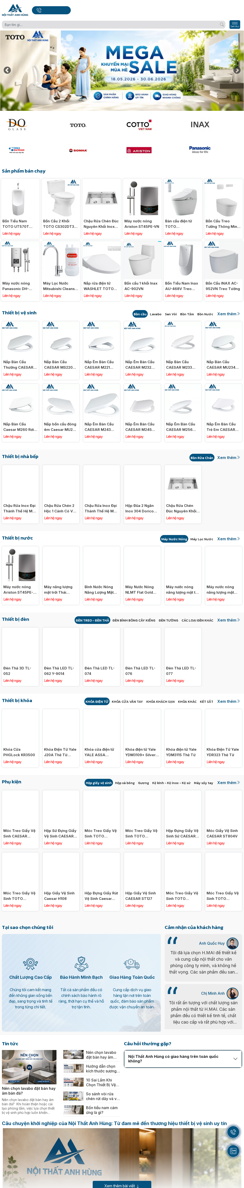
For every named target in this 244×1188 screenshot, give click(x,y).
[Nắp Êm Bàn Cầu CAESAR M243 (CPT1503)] (101, 386)
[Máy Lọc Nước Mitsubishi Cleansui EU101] (61, 244)
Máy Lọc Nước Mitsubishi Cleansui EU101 (60, 286)
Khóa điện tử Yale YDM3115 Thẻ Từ (181, 752)
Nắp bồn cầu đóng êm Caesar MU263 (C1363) (60, 427)
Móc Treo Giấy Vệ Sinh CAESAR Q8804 (19, 833)
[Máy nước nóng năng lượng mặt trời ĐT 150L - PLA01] (223, 549)
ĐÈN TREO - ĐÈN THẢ (92, 620)
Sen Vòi (171, 314)
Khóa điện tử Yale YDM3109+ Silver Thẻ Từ (140, 752)
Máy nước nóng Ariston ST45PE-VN (141, 224)
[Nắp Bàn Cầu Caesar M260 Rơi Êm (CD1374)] (20, 386)
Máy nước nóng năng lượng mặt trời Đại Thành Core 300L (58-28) (183, 590)
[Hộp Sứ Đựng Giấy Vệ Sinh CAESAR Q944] (61, 793)
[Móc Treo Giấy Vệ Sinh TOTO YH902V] (223, 855)
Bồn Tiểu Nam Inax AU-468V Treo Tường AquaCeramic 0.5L (181, 286)
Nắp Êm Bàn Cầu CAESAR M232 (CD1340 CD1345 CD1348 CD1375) (140, 365)
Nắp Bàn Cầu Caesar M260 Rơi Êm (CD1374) (18, 427)
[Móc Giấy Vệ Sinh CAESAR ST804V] (223, 793)
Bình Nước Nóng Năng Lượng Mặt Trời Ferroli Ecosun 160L (101, 590)
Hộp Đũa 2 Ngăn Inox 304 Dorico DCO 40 (139, 508)
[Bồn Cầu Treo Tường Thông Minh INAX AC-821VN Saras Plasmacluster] (223, 181)
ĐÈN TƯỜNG (168, 620)
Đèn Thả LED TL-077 (181, 671)
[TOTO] (91, 125)
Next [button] (237, 71)
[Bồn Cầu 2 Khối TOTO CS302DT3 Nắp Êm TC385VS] (61, 181)
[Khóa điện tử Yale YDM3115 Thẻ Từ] (183, 712)
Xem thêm (226, 313)
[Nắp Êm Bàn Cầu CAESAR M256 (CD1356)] (183, 386)
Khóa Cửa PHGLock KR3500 (19, 752)
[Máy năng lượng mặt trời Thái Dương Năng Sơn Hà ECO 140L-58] (61, 549)
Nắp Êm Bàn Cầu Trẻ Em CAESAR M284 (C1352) (221, 427)
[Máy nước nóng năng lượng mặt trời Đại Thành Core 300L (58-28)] (183, 549)
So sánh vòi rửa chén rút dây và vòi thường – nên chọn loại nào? (103, 1096)
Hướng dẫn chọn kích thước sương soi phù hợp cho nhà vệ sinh (101, 1068)
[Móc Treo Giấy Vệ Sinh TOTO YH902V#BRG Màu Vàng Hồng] (142, 793)
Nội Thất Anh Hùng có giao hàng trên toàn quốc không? (173, 1058)
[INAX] (214, 125)
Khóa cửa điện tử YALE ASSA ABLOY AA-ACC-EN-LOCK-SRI (99, 752)
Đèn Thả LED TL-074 (100, 671)
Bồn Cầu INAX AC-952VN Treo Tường (223, 286)
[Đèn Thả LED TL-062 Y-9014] (61, 630)
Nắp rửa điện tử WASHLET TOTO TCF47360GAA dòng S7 (99, 286)
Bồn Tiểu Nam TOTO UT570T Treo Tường (15, 224)
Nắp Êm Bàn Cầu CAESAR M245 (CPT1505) (139, 427)
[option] (122, 71)
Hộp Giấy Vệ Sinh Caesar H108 (59, 896)
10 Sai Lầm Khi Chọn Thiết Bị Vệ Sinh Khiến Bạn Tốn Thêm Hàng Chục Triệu (101, 1082)
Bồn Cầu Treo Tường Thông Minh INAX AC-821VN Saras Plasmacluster (222, 224)
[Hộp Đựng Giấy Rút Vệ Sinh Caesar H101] (101, 855)
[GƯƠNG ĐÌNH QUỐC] (30, 125)
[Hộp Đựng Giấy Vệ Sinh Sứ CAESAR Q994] (183, 793)
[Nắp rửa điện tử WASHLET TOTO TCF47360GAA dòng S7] (101, 244)
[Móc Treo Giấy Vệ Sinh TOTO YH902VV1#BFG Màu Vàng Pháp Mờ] (183, 855)
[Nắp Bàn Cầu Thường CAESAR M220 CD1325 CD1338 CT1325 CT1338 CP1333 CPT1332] (20, 324)
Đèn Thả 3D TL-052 (17, 671)
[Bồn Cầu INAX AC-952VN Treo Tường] (223, 244)
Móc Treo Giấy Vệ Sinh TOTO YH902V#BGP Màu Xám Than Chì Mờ (101, 833)
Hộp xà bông (125, 782)
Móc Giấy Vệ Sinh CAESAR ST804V (222, 833)
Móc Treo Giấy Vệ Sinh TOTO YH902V (223, 896)
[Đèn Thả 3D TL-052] (20, 630)
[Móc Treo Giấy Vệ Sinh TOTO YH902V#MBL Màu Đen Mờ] (20, 855)
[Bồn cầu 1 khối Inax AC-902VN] (142, 244)
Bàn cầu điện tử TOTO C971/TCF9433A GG (179, 224)
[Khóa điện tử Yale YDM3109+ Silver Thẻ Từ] (142, 712)
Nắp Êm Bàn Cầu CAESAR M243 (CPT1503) (99, 427)
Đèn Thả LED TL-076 (140, 671)
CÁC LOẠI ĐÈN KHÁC (197, 620)
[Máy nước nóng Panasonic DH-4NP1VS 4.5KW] (20, 244)
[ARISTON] (152, 150)
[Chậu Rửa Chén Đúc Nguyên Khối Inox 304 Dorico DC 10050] (101, 181)
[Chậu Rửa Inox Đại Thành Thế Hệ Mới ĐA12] (20, 468)
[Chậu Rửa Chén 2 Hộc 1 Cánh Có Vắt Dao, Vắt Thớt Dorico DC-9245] (61, 468)
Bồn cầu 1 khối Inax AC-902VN (141, 286)
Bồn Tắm (187, 314)
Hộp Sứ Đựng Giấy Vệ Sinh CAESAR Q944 (60, 833)
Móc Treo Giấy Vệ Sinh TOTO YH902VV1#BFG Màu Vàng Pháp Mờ (182, 896)
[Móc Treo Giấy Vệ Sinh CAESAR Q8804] (20, 793)
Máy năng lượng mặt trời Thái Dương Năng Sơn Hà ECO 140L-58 (58, 590)
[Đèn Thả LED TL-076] (142, 630)
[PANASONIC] (214, 150)
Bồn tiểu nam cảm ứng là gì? (102, 1110)
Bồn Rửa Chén (202, 457)
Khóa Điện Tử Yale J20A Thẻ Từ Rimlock (60, 752)
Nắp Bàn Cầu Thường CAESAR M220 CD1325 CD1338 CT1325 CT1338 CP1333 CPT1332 (18, 365)
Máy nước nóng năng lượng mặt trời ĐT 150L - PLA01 (220, 590)
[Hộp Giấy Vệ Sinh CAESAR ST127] (142, 855)
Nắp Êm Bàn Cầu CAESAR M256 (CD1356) (180, 427)
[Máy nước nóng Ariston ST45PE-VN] (142, 181)
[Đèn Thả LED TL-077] (183, 630)
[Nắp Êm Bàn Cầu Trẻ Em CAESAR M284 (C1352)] (223, 386)
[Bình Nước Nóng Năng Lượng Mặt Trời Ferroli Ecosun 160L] (101, 549)
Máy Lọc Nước (201, 539)
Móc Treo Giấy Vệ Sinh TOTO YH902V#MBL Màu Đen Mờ (20, 896)
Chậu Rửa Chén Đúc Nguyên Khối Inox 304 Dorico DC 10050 (101, 224)
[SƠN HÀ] (91, 150)
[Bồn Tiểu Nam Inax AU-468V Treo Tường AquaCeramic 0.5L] (183, 244)
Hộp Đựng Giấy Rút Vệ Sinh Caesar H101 (101, 896)
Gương (143, 782)
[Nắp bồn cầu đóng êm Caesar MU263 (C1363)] (61, 386)
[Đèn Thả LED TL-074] (101, 630)
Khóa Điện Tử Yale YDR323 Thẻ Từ (223, 752)
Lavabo (156, 314)
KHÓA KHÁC (187, 701)
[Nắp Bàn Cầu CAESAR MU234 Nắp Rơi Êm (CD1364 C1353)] (223, 324)
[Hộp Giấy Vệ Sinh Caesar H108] (61, 855)
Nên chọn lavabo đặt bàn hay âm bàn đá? (29, 1091)
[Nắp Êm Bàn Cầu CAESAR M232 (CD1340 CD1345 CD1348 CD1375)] (142, 324)
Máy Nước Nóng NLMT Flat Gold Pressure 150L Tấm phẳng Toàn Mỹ (140, 590)
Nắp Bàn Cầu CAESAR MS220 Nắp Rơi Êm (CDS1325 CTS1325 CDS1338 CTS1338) (61, 365)
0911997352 (54, 10)
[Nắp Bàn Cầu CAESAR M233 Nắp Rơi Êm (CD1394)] (183, 324)
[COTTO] (152, 125)
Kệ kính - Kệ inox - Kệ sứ (171, 782)
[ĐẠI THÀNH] (30, 150)
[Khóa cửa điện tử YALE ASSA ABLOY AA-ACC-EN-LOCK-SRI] (101, 712)
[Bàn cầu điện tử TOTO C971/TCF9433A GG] (183, 181)
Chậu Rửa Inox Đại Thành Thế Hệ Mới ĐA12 (19, 508)
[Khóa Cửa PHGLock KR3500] (20, 712)
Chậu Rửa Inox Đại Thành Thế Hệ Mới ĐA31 (101, 508)
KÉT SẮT (206, 701)
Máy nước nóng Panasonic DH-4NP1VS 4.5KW (16, 286)
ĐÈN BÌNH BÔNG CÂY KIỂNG (133, 620)
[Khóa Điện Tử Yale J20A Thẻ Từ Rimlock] (61, 712)
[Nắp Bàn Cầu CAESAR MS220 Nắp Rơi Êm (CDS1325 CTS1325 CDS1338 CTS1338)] (61, 324)
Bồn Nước (205, 314)
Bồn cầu (140, 314)
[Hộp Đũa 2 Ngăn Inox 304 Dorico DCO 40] (142, 468)
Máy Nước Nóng (174, 539)
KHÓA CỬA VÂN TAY (127, 701)
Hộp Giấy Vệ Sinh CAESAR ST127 (140, 896)
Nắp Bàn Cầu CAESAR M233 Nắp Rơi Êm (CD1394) (179, 365)
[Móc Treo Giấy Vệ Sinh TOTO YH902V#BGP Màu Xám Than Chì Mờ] (101, 793)
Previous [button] (7, 71)
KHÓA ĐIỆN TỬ (97, 701)
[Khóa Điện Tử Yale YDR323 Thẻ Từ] (223, 712)
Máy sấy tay (203, 782)
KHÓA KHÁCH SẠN (160, 701)
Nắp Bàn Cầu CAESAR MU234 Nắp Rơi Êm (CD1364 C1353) (221, 365)
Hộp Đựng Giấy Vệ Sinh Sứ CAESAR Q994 (182, 833)
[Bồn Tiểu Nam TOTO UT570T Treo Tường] (20, 181)
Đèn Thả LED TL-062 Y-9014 (59, 671)
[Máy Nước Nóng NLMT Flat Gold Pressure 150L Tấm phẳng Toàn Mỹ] (142, 549)
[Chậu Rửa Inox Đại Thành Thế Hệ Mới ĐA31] (101, 468)
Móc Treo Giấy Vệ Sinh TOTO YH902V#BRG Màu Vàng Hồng (141, 833)
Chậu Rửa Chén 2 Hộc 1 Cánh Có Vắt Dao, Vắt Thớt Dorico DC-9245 (60, 508)
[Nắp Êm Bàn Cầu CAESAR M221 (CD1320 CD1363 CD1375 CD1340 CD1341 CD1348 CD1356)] (101, 324)
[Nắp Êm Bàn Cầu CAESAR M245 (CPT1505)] (142, 386)
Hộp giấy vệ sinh (99, 782)
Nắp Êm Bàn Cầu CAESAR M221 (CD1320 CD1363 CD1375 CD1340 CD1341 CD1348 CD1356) (99, 365)
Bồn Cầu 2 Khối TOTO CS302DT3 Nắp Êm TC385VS (59, 224)
